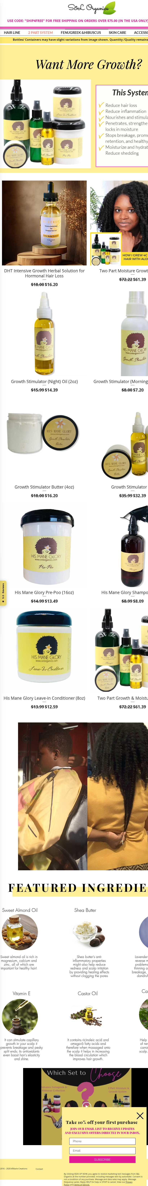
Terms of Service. (82, 1184)
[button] (140, 1115)
